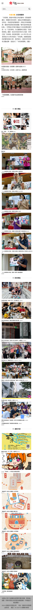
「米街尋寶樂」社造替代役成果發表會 (12, 95)
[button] (2, 3)
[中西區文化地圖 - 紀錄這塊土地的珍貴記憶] (16, 3)
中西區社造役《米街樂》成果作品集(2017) (13, 66)
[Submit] (29, 9)
